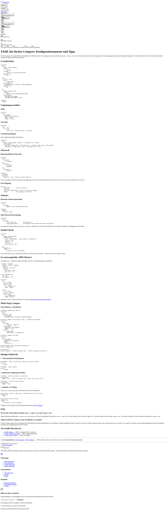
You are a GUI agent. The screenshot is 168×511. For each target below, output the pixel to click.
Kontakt (6, 474)
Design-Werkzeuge (9, 466)
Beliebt (3, 5)
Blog (2, 12)
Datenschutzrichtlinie (10, 483)
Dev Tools (3, 11)
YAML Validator (37, 405)
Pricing (5, 12)
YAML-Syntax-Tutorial (10, 435)
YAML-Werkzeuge (9, 464)
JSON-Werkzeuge (9, 461)
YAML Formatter (19, 440)
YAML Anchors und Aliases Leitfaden (40, 299)
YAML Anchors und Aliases (12, 433)
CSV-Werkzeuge (9, 463)
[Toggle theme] (2, 20)
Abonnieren (20, 499)
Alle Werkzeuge (8, 473)
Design (3, 8)
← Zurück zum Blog (6, 445)
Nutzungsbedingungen (10, 484)
